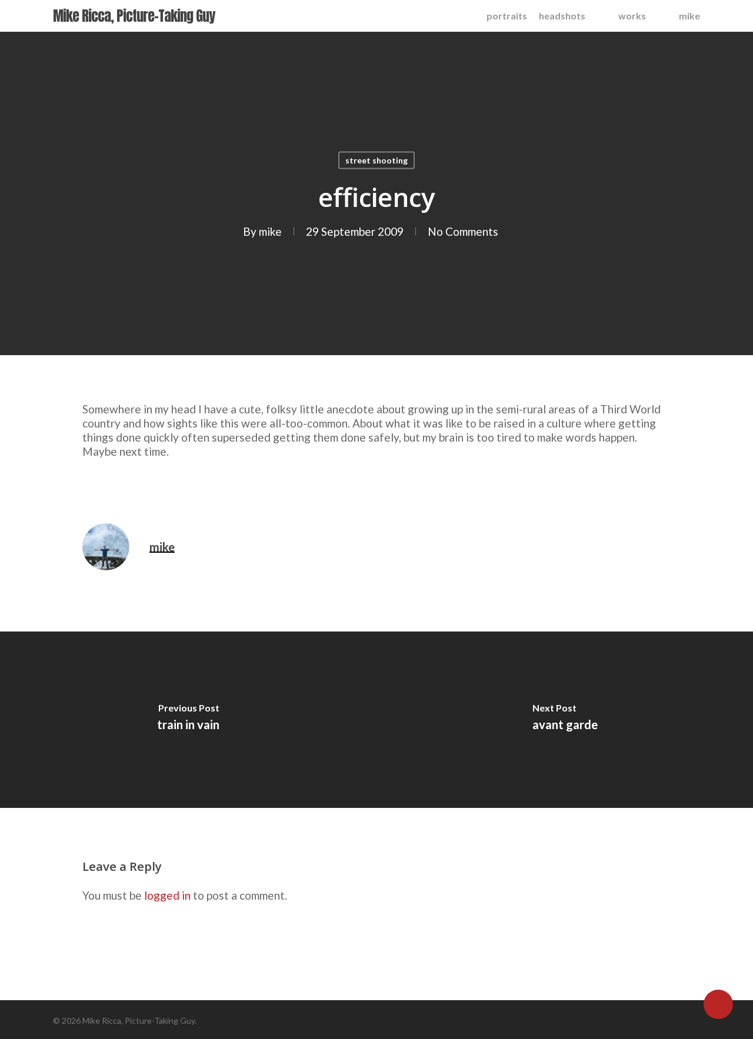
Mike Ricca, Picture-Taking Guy (134, 16)
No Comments (463, 231)
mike (270, 231)
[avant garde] (564, 720)
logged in (167, 895)
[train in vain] (188, 720)
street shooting (376, 160)
